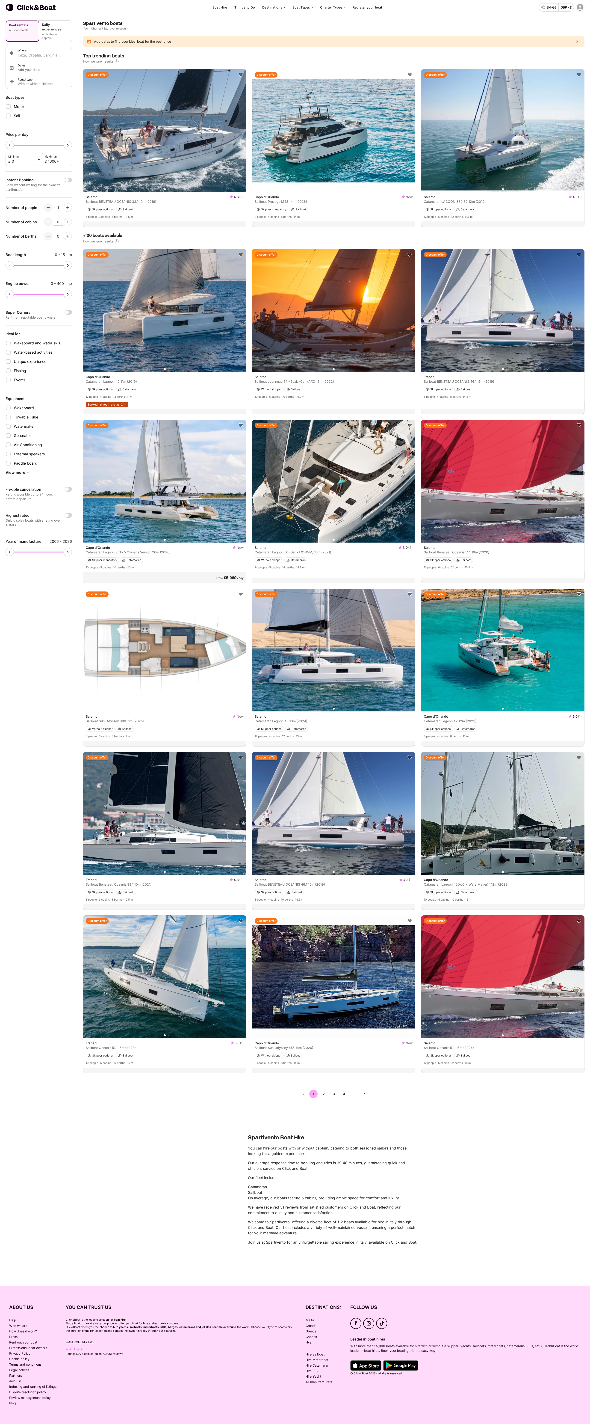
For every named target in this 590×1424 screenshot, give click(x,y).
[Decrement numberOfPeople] (48, 207)
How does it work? (23, 1331)
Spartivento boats (115, 28)
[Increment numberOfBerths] (68, 236)
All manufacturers (319, 1382)
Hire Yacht (313, 1376)
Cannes (311, 1337)
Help (12, 1320)
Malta (310, 1320)
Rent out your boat (23, 1342)
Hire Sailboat (315, 1354)
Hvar (309, 1342)
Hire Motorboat (317, 1360)
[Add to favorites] (241, 75)
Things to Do (244, 7)
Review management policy (30, 1398)
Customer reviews (80, 1341)
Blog (12, 1403)
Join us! (15, 1381)
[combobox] (43, 55)
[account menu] (580, 7)
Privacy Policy (19, 1353)
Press (13, 1337)
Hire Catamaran (317, 1365)
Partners (15, 1375)
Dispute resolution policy (27, 1392)
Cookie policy (19, 1359)
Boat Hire (219, 7)
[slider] (10, 145)
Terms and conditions (25, 1364)
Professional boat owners (28, 1348)
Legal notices (19, 1370)
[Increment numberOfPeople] (68, 207)
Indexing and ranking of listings (32, 1386)
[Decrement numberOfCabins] (48, 222)
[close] (577, 41)
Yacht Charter (92, 28)
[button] (165, 189)
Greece (311, 1331)
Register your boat (367, 7)
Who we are (18, 1326)
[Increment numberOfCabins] (68, 222)
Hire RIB (312, 1371)
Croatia (311, 1326)
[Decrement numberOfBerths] (48, 236)
